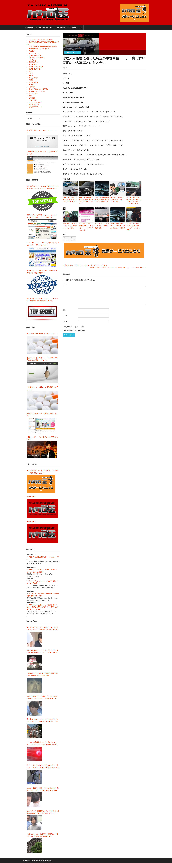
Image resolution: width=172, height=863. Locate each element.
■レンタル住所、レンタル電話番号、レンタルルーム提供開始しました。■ (43, 472)
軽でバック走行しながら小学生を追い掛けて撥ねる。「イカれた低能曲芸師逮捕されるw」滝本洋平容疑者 (43, 766)
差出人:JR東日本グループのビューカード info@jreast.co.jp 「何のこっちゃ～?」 (117, 267)
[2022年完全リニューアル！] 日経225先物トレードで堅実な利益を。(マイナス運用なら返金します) (43, 187)
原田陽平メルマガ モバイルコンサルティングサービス (42, 153)
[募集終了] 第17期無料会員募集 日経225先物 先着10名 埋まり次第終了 (43, 272)
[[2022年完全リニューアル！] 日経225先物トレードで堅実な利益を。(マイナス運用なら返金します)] (42, 201)
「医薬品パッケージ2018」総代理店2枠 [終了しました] (42, 388)
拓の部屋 (32, 51)
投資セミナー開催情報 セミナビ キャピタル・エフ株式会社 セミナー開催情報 (42, 216)
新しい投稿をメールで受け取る (74, 330)
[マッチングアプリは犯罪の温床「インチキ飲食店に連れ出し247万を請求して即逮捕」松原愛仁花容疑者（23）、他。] (34, 639)
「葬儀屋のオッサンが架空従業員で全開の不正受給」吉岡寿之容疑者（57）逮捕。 (42, 674)
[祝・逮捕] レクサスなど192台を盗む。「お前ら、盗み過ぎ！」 (117, 199)
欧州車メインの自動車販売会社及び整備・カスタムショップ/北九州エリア (70, 199)
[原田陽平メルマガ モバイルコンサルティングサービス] (42, 165)
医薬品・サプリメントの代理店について (69, 27)
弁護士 (31, 80)
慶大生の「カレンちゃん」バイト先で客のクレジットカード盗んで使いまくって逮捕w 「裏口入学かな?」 (43, 720)
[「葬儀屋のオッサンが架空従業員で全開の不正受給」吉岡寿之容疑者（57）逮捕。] (34, 685)
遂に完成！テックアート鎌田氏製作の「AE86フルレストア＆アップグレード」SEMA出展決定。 (133, 200)
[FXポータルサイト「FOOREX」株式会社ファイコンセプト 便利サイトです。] (42, 257)
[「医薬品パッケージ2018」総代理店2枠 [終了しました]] (42, 400)
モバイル (32, 84)
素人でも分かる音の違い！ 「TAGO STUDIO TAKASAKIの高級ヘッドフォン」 (42, 359)
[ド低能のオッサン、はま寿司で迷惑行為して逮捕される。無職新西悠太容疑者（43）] (34, 845)
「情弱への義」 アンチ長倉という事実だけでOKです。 (42, 438)
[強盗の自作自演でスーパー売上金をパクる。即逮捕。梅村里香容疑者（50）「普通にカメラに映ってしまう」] (34, 662)
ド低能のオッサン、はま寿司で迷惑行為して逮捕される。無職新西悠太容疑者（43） (42, 835)
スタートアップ (34, 53)
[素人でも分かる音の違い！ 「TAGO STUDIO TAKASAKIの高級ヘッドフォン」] (42, 373)
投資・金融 (32, 100)
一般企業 (32, 87)
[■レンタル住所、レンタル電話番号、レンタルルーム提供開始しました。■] (41, 484)
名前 (64, 310)
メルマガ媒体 (33, 82)
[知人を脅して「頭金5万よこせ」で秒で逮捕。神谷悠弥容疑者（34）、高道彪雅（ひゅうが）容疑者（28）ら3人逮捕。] (34, 822)
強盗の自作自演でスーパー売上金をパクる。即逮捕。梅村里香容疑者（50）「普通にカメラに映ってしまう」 (42, 651)
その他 (31, 75)
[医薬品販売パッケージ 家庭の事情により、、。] (42, 345)
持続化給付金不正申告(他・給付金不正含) (43, 46)
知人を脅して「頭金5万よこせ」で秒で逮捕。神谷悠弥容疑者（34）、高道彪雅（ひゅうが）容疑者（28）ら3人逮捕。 (43, 812)
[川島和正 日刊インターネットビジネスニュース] (42, 141)
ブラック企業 (33, 78)
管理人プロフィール (35, 107)
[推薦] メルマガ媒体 (36, 66)
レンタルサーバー (35, 60)
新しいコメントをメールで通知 (74, 327)
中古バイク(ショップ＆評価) (38, 89)
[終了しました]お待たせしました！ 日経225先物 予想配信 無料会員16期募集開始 (42, 299)
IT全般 (31, 73)
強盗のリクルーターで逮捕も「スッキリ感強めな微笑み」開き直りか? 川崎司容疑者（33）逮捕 (42, 697)
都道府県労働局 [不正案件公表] (39, 49)
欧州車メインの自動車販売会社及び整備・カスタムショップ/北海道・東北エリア (86, 200)
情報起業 (32, 98)
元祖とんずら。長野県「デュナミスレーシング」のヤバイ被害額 (85, 265)
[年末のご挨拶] (42, 533)
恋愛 (30, 96)
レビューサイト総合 (35, 102)
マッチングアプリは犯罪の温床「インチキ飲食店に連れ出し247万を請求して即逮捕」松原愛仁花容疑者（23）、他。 (43, 628)
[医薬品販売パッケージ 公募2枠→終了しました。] (42, 425)
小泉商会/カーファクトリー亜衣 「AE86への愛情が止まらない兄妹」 (70, 226)
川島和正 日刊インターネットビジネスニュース (42, 131)
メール (65, 316)
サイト (65, 321)
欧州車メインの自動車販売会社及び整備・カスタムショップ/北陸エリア (102, 199)
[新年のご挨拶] (42, 508)
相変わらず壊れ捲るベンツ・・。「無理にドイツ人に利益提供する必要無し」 (117, 227)
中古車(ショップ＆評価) (72, 52)
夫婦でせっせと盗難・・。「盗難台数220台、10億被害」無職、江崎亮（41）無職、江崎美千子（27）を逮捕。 (42, 607)
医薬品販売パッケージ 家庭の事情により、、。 (43, 333)
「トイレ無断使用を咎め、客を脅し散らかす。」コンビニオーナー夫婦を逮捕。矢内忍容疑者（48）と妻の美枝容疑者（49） (42, 743)
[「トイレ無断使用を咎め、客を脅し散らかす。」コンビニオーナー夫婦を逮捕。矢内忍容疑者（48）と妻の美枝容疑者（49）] (34, 754)
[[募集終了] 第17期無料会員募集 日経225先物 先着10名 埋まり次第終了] (42, 285)
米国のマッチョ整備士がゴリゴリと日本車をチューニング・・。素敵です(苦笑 (133, 227)
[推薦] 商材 (33, 64)
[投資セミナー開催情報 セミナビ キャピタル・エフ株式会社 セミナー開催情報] (42, 229)
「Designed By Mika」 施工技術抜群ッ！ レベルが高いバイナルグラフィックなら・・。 (86, 227)
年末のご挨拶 (31, 521)
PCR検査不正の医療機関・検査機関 (41, 40)
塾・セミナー (33, 93)
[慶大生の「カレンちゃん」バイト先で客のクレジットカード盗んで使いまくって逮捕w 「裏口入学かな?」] (34, 731)
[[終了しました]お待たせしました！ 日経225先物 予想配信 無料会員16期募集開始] (42, 312)
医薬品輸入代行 (34, 62)
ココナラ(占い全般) (35, 55)
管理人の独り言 (34, 105)
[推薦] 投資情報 (34, 69)
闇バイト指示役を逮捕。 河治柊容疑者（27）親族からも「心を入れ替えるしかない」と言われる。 (43, 789)
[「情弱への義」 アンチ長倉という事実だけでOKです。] (42, 449)
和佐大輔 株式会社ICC (37, 57)
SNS (30, 71)
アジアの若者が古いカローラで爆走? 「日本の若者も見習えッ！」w (102, 226)
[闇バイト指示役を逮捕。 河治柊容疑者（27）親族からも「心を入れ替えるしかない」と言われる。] (34, 799)
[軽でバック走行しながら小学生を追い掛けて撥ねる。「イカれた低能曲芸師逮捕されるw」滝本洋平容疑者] (34, 777)
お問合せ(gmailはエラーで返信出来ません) (39, 27)
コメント (66, 284)
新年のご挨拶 (32, 496)
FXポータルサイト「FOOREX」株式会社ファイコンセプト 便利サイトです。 (43, 244)
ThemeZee (47, 860)
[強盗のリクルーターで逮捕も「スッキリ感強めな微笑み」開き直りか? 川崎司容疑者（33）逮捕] (34, 708)
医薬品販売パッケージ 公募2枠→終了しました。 (42, 415)
